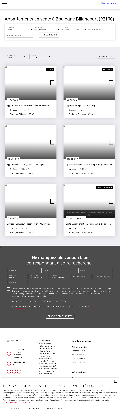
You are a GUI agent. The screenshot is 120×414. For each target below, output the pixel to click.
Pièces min (14, 283)
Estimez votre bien (80, 347)
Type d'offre (10, 27)
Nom (47, 270)
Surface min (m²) (14, 36)
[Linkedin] (19, 371)
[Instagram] (14, 371)
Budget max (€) (94, 29)
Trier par (34, 55)
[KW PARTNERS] (109, 4)
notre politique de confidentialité (16, 402)
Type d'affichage (12, 55)
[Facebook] (9, 371)
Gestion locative (78, 358)
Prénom (12, 270)
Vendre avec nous (79, 354)
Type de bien (38, 27)
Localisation (64, 27)
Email (82, 270)
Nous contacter (78, 362)
